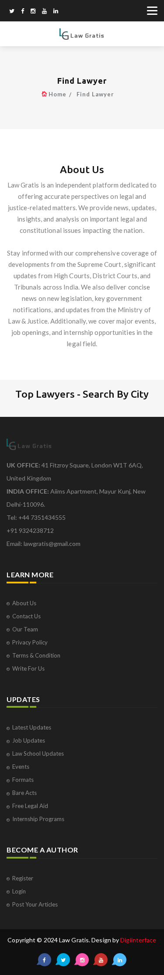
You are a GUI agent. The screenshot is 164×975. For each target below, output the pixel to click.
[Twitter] (12, 12)
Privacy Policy (30, 642)
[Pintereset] (56, 12)
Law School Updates (38, 753)
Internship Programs (38, 818)
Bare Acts (24, 792)
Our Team (25, 629)
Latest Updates (31, 727)
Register (22, 878)
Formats (23, 779)
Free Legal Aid (30, 805)
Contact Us (26, 616)
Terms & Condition (36, 655)
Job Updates (28, 740)
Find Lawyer (95, 94)
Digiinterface (138, 940)
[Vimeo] (44, 12)
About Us (24, 603)
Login (19, 891)
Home (57, 94)
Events (20, 766)
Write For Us (28, 668)
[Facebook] (22, 12)
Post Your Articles (35, 904)
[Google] (33, 12)
